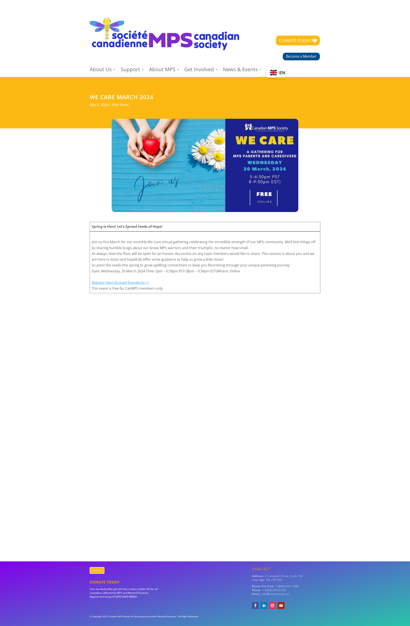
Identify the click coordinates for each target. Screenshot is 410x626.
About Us (101, 70)
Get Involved (199, 70)
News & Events (240, 70)
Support (130, 70)
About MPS (162, 70)
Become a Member (301, 56)
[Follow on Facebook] (255, 605)
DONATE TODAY (295, 40)
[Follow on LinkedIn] (264, 605)
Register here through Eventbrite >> (120, 282)
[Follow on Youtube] (281, 605)
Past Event (120, 104)
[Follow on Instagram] (272, 605)
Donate (97, 570)
